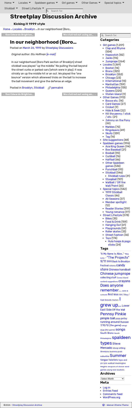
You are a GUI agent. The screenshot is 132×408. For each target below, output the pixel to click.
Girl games (68, 2)
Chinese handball (119, 269)
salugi (124, 326)
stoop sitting (119, 348)
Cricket (109, 107)
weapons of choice (116, 367)
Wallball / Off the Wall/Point (115, 184)
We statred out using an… (79, 34)
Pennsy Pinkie (113, 314)
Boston (109, 67)
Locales (23, 2)
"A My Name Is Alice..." (112, 253)
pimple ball (107, 318)
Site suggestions (113, 139)
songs (120, 329)
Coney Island (122, 278)
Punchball (111, 169)
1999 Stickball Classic (113, 194)
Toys (108, 238)
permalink (57, 87)
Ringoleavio (112, 130)
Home (8, 2)
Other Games (89, 2)
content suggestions (109, 281)
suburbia (104, 356)
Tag (107, 136)
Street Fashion (114, 234)
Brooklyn (29, 29)
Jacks (109, 58)
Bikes (108, 218)
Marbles (110, 126)
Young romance (114, 211)
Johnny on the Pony (117, 120)
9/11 (103, 261)
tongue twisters (109, 359)
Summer (118, 355)
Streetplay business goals (111, 352)
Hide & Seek (112, 110)
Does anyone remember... (111, 287)
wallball (111, 363)
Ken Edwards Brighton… (18, 34)
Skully (109, 133)
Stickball (10, 8)
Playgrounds (113, 228)
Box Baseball (113, 149)
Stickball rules (116, 176)
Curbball (110, 156)
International (113, 80)
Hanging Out (113, 224)
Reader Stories (114, 208)
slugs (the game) (107, 330)
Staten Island (113, 94)
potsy (124, 318)
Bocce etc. (111, 100)
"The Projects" (118, 257)
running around (110, 321)
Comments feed (113, 394)
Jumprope (111, 61)
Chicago (110, 77)
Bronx (109, 71)
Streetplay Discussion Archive (53, 16)
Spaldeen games (45, 2)
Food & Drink (113, 221)
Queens (110, 90)
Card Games (112, 103)
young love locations (115, 370)
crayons (124, 281)
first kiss (113, 294)
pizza (118, 318)
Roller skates (113, 231)
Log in (106, 387)
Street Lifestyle (31, 8)
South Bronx (107, 333)
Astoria (112, 266)
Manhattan (112, 84)
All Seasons (112, 198)
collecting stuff (108, 277)
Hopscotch (111, 54)
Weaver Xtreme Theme (117, 405)
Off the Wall (118, 309)
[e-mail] (51, 54)
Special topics (112, 2)
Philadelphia (112, 87)
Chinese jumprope (115, 274)
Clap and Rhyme (115, 48)
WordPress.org (111, 397)
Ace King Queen (115, 146)
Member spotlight (116, 202)
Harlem (115, 300)
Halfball (110, 159)
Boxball (109, 153)
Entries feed (110, 390)
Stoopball (111, 179)
